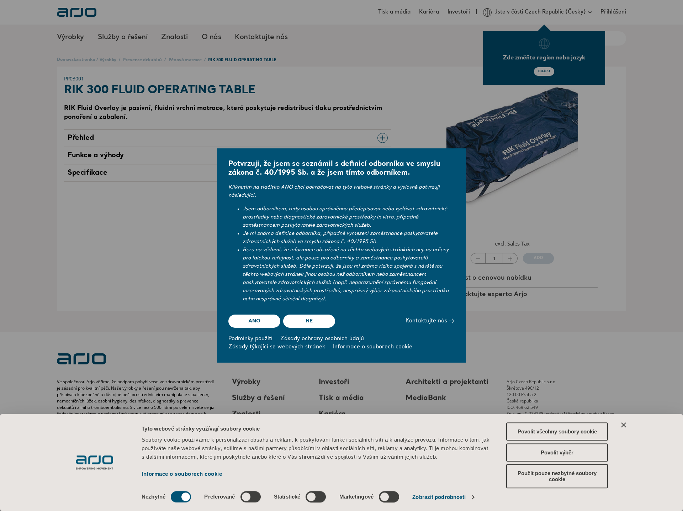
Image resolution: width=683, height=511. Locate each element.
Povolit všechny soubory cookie (557, 431)
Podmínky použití (250, 339)
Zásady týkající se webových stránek (276, 347)
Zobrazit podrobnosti (439, 497)
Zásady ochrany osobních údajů (322, 339)
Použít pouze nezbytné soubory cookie (557, 476)
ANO (254, 320)
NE (309, 320)
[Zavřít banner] (623, 424)
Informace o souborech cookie (182, 474)
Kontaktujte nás (427, 321)
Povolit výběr (557, 452)
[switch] (250, 496)
